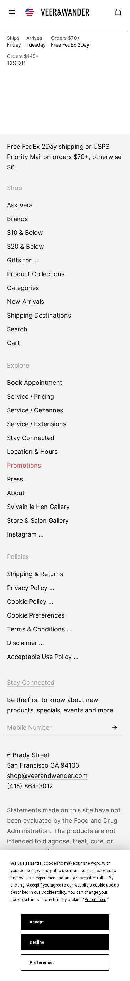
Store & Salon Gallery (38, 520)
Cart (13, 343)
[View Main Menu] (12, 12)
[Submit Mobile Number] (114, 727)
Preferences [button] (95, 899)
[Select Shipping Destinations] (29, 12)
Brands (17, 218)
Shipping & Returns (35, 574)
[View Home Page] (65, 12)
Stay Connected (30, 437)
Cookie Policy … (30, 601)
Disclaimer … (25, 643)
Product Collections (35, 274)
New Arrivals (25, 301)
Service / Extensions (36, 424)
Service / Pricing (30, 396)
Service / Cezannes (35, 410)
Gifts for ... (22, 260)
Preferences (42, 962)
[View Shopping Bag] (118, 12)
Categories (23, 287)
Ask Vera (20, 205)
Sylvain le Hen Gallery (38, 506)
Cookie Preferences (35, 615)
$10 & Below (25, 232)
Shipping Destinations (39, 315)
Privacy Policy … (30, 587)
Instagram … (25, 534)
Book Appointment (34, 382)
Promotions (24, 465)
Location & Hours (32, 451)
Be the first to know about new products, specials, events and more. (61, 705)
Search (17, 329)
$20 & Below (25, 246)
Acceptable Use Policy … (43, 656)
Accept (36, 922)
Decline (36, 942)
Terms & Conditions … (39, 629)
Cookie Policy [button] (53, 892)
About (16, 493)
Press (15, 479)
